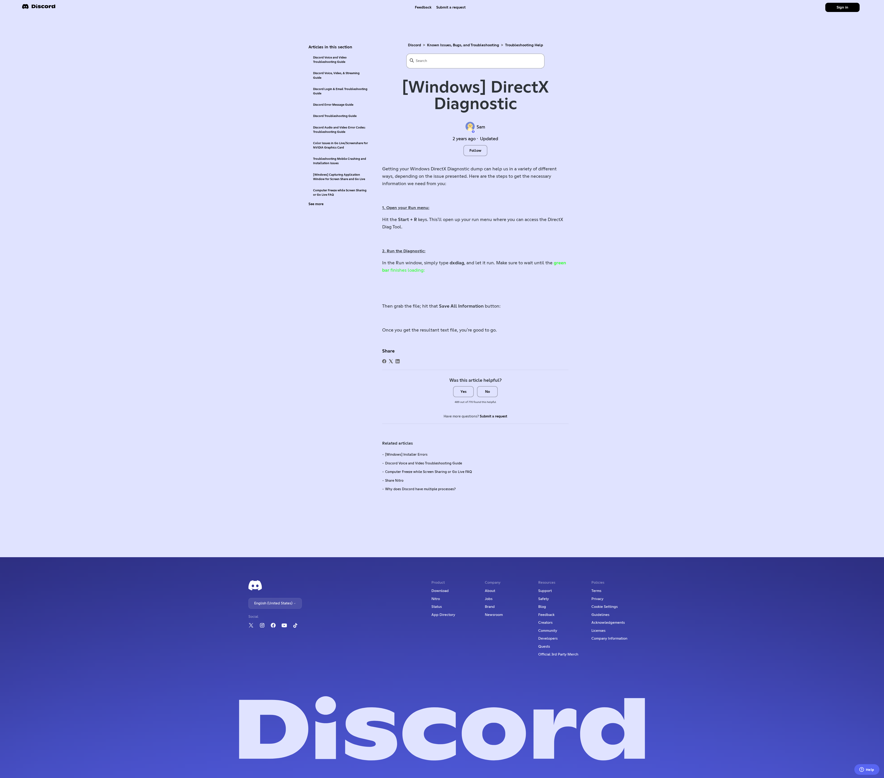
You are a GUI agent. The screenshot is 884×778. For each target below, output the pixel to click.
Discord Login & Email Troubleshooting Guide (340, 91)
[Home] (38, 8)
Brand (490, 607)
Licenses (598, 630)
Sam (481, 127)
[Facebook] (384, 361)
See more (315, 204)
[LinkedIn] (397, 361)
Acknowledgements (608, 622)
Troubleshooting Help (524, 45)
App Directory (443, 615)
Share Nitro (394, 480)
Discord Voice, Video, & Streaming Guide (336, 75)
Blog (542, 607)
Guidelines (600, 615)
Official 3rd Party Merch (558, 654)
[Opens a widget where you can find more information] (866, 770)
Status (436, 607)
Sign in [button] (842, 7)
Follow (475, 150)
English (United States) (273, 603)
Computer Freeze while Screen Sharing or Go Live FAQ (339, 192)
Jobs (488, 599)
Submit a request (451, 7)
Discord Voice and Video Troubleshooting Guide (330, 60)
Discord (414, 45)
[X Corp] (391, 361)
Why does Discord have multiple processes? (420, 489)
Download (440, 591)
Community (547, 630)
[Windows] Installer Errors (406, 454)
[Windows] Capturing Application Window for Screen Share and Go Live (339, 177)
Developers (548, 638)
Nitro (435, 599)
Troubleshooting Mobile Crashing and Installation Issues (339, 161)
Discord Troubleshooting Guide (335, 116)
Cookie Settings (604, 607)
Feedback (423, 7)
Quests (544, 646)
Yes (463, 391)
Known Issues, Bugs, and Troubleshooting (463, 45)
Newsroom (494, 615)
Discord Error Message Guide (333, 104)
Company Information (609, 638)
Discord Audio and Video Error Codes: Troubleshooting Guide (339, 130)
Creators (545, 622)
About (490, 591)
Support (545, 591)
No (487, 391)
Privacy (597, 599)
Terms (596, 591)
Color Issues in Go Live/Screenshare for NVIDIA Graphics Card (340, 145)
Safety (543, 599)
